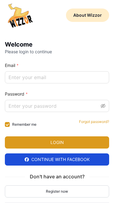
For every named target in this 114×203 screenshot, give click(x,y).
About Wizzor (87, 15)
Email (10, 65)
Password (14, 93)
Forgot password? (94, 121)
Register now (57, 191)
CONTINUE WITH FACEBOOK (60, 159)
